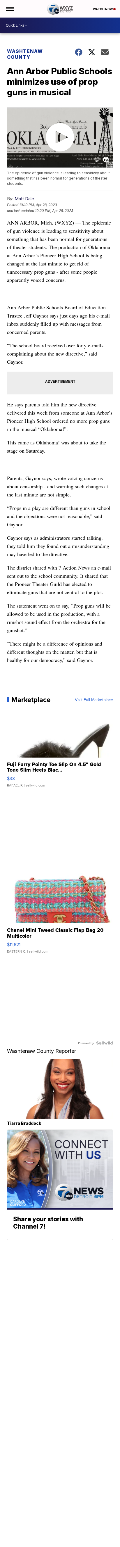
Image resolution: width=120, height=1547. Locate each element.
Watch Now (103, 9)
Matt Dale (24, 198)
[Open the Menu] (9, 8)
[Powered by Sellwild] (104, 1043)
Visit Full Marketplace (94, 700)
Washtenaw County (25, 54)
